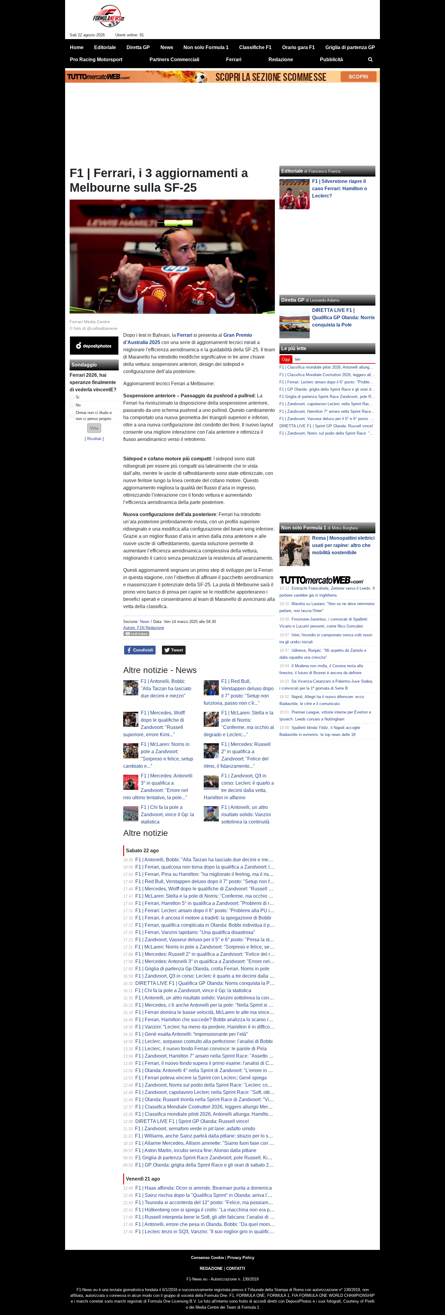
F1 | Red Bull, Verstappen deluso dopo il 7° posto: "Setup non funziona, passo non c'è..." (229, 881)
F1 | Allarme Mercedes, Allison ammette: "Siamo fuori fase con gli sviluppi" (214, 1143)
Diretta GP (293, 300)
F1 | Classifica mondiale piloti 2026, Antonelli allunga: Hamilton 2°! (206, 1114)
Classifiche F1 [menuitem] (255, 47)
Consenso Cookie (207, 1257)
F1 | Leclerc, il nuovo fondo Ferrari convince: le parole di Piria (201, 1048)
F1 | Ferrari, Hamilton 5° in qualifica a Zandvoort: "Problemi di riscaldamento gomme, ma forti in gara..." (245, 903)
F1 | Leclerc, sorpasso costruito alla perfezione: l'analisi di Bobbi (204, 1041)
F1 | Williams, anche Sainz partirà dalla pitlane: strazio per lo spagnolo (210, 1135)
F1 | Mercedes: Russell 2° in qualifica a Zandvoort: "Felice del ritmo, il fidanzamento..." (227, 954)
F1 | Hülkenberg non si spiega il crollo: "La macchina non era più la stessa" (215, 1209)
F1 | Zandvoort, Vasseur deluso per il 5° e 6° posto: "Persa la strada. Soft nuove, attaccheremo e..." (240, 939)
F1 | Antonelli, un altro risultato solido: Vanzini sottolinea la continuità (246, 814)
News (145, 621)
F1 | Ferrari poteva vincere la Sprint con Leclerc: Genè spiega (201, 1077)
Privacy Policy (240, 1257)
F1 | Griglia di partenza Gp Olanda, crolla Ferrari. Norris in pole (202, 968)
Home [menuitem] (77, 47)
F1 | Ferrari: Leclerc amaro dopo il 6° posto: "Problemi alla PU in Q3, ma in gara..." (223, 910)
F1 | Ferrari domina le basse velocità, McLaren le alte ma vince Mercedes (213, 1012)
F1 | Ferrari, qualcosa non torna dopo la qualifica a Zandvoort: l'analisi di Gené (219, 866)
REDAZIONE (211, 1268)
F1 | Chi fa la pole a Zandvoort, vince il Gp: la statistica (167, 814)
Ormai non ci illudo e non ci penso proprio (94, 415)
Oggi (286, 359)
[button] (94, 428)
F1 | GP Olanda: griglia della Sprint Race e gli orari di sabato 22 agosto (211, 1165)
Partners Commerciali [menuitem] (174, 59)
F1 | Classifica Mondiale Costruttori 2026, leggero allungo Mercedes (208, 1106)
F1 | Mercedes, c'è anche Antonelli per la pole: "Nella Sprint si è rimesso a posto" (221, 1005)
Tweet (176, 650)
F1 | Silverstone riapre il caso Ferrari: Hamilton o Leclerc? (339, 188)
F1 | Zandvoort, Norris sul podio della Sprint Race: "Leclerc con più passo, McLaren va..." (230, 1085)
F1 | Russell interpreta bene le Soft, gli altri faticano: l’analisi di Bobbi (208, 1217)
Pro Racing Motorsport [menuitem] (96, 59)
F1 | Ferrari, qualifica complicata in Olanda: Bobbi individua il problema (211, 925)
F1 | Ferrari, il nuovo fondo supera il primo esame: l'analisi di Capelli (208, 1063)
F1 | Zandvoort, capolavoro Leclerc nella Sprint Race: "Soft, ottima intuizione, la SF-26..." (230, 1092)
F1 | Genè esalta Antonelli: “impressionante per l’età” (191, 1034)
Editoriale (292, 171)
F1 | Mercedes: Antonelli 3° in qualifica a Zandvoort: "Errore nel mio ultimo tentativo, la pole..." (235, 961)
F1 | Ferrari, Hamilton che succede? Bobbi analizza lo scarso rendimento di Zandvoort (227, 1019)
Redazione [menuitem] (281, 59)
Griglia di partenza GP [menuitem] (350, 47)
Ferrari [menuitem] (233, 59)
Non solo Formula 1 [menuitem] (206, 47)
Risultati (94, 438)
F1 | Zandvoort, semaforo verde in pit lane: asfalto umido (195, 1128)
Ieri (297, 359)
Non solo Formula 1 (303, 527)
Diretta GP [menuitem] (138, 47)
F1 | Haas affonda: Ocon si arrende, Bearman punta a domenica (203, 1188)
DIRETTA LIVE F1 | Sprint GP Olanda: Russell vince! (192, 1121)
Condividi (142, 650)
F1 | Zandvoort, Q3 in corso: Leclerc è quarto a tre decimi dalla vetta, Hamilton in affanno (229, 976)
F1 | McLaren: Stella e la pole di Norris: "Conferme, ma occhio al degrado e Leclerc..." (226, 896)
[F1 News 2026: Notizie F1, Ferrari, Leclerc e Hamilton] (108, 18)
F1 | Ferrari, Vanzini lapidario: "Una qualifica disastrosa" (195, 932)
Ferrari (184, 335)
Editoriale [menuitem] (105, 47)
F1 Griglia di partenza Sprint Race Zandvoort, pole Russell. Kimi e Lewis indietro (221, 1157)
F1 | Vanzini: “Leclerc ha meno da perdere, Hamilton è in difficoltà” (205, 1026)
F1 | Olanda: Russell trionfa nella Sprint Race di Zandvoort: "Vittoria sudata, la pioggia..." (230, 1099)
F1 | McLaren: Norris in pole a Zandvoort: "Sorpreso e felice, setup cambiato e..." (220, 946)
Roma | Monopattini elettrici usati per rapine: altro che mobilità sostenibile (343, 545)
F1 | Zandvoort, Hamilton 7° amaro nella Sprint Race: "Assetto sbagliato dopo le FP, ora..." (231, 1055)
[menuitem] (370, 59)
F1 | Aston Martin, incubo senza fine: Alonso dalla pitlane (195, 1150)
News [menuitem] (166, 47)
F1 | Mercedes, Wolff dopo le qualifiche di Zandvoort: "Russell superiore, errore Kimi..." (227, 888)
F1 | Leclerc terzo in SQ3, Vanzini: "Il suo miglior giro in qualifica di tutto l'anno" (219, 1231)
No (78, 405)
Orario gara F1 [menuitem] (298, 47)
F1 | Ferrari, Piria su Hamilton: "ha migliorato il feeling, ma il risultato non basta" (220, 874)
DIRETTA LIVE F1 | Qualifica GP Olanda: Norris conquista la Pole (205, 983)
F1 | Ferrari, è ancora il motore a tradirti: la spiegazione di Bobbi (203, 917)
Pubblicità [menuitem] (331, 59)
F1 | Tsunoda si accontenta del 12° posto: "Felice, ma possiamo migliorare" (215, 1202)
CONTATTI (235, 1268)
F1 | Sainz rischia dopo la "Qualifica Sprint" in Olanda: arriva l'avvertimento (215, 1195)
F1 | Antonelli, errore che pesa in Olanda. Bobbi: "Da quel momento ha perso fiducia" (225, 1224)
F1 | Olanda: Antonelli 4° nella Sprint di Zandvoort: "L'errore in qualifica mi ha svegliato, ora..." (235, 1070)
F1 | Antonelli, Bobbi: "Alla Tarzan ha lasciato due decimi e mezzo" (166, 688)
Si (77, 397)
